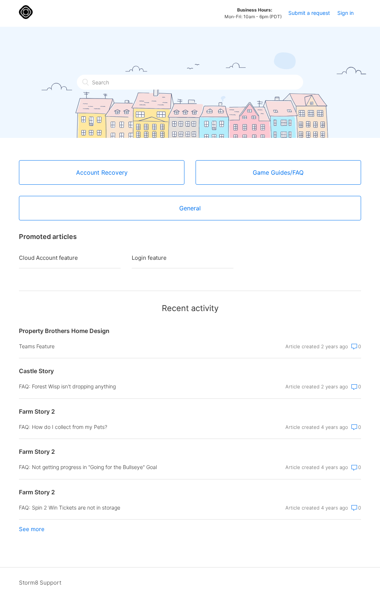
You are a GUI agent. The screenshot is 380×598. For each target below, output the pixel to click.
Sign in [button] (345, 13)
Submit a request (309, 13)
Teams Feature (37, 346)
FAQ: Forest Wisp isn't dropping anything (67, 386)
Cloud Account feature (48, 257)
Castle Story (36, 371)
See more (32, 529)
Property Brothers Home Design (64, 330)
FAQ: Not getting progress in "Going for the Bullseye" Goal (88, 467)
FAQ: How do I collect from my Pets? (63, 427)
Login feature (149, 257)
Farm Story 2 (37, 411)
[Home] (26, 16)
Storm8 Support (40, 582)
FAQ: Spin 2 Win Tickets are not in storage (69, 507)
